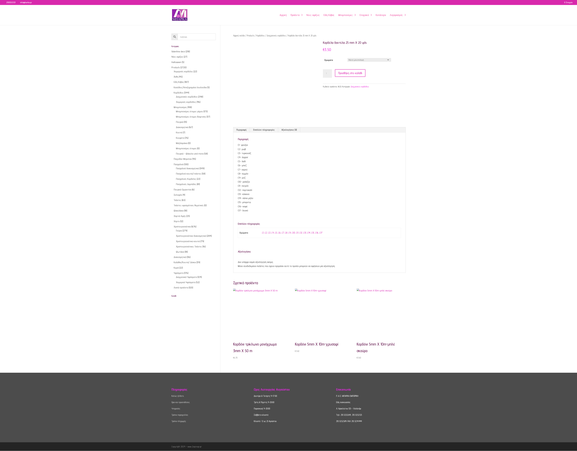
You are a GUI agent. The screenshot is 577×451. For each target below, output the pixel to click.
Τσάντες (177, 200)
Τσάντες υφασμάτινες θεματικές (189, 205)
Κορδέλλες (260, 35)
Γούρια (179, 230)
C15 (312, 232)
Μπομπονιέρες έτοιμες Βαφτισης (191, 116)
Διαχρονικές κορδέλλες (276, 35)
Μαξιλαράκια (182, 143)
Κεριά (176, 267)
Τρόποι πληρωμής (178, 421)
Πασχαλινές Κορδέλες (186, 178)
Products (250, 35)
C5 (276, 232)
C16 (316, 232)
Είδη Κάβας (329, 15)
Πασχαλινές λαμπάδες (186, 184)
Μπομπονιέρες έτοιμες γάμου (189, 111)
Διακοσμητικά (182, 127)
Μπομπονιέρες (345, 15)
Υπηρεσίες (175, 408)
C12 (300, 232)
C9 (289, 232)
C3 (269, 232)
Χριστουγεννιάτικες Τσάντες (189, 246)
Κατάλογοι (381, 15)
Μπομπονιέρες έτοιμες (186, 148)
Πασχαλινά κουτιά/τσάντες (188, 173)
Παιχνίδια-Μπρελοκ (183, 158)
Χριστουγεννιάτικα (182, 226)
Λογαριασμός (396, 15)
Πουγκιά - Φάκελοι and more (190, 153)
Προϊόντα (294, 15)
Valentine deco (178, 51)
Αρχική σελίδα (239, 35)
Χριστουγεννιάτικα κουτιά (188, 241)
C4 (272, 232)
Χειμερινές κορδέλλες (186, 102)
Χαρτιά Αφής (180, 216)
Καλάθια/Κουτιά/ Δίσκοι (185, 262)
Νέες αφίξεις (313, 15)
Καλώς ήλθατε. (177, 396)
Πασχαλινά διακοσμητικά (187, 168)
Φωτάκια (180, 251)
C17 (320, 232)
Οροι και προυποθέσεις (180, 402)
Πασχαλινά (179, 164)
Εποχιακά (364, 15)
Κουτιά (179, 132)
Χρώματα (328, 60)
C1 (263, 232)
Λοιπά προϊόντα (181, 287)
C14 (308, 232)
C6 (279, 232)
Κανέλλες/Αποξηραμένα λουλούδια (190, 87)
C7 (283, 232)
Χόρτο (177, 221)
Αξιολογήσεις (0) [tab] (289, 129)
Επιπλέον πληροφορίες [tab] (264, 129)
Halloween (176, 62)
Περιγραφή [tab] (241, 129)
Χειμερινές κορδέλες (183, 71)
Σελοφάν (178, 194)
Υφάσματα (179, 273)
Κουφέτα (180, 137)
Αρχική (283, 15)
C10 (293, 232)
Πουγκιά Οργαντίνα (182, 189)
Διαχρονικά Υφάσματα (186, 277)
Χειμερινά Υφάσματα (185, 282)
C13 (304, 232)
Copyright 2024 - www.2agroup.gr (186, 446)
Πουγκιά (179, 122)
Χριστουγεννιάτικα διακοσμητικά (191, 235)
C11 (297, 232)
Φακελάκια (179, 210)
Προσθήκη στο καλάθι (350, 73)
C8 (286, 232)
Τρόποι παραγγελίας (179, 415)
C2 (266, 232)
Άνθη (176, 76)
